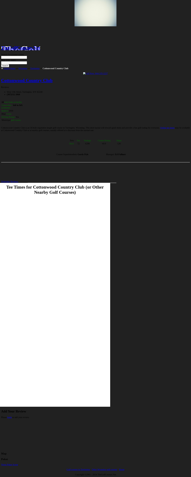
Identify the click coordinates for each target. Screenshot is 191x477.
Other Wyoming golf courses (104, 469)
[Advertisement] (95, 22)
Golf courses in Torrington (78, 469)
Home (121, 469)
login (9, 417)
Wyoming (22, 68)
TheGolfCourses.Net (20, 47)
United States (9, 68)
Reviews (14, 181)
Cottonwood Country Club (27, 80)
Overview (5, 181)
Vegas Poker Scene (9, 464)
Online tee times (167, 128)
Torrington (35, 68)
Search (5, 66)
